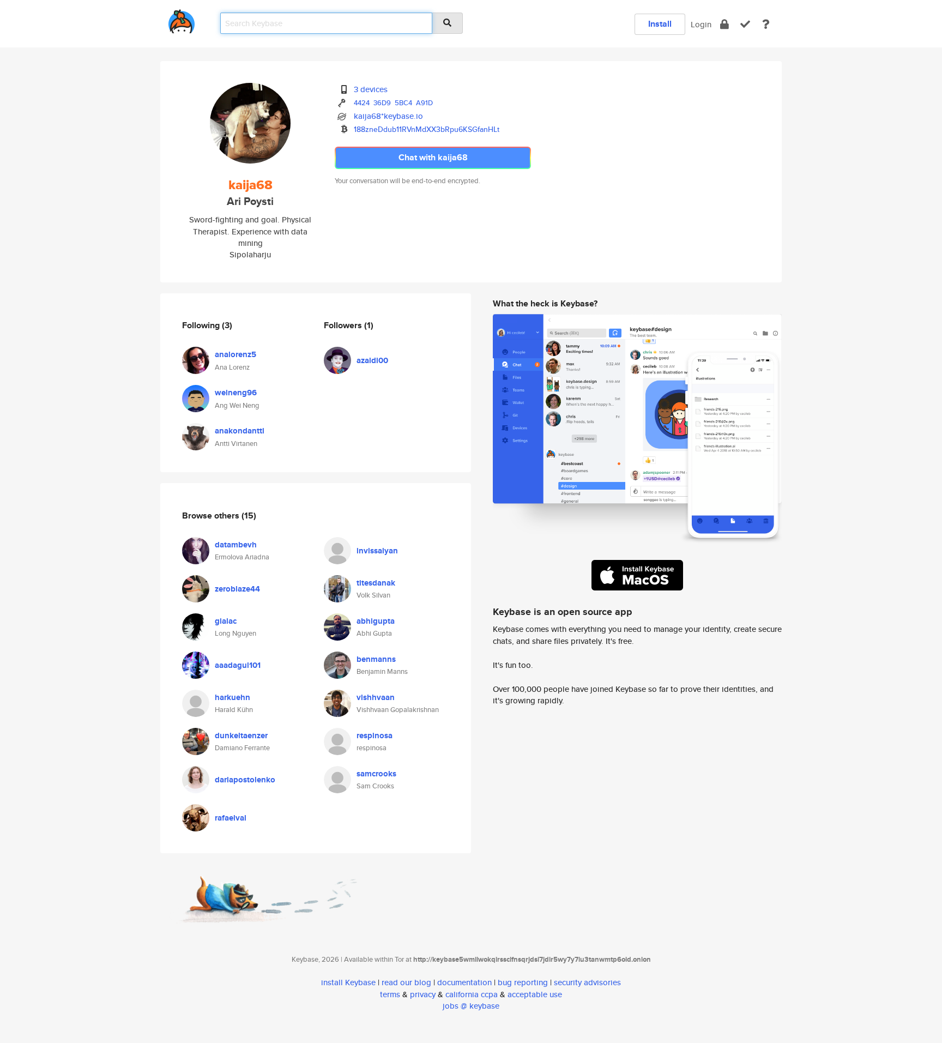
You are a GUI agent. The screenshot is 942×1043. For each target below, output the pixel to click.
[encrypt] (724, 24)
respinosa (374, 735)
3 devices (371, 89)
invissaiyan (377, 551)
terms (390, 994)
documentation (464, 982)
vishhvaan (376, 697)
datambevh (236, 545)
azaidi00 (372, 360)
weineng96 (236, 393)
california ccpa (471, 994)
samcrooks (376, 774)
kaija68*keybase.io (388, 116)
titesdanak (376, 583)
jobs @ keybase (471, 1005)
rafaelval (230, 818)
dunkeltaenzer (241, 735)
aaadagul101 (238, 665)
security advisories (587, 982)
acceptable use (535, 994)
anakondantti (239, 431)
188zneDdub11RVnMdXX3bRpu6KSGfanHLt (426, 129)
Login (701, 24)
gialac (226, 621)
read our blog (406, 982)
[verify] (745, 24)
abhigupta (376, 621)
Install (660, 23)
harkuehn (232, 697)
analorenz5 (235, 354)
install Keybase (348, 982)
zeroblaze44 (237, 589)
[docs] (766, 24)
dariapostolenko (245, 780)
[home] (181, 19)
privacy (423, 994)
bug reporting (523, 982)
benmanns (376, 659)
